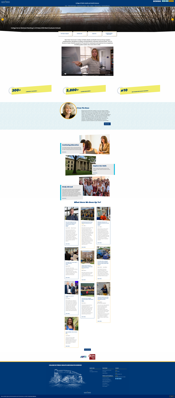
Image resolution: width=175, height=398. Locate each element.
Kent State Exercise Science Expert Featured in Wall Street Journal (87, 222)
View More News (87, 349)
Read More (107, 123)
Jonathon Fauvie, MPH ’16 (70, 296)
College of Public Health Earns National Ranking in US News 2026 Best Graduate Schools (87, 266)
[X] (117, 378)
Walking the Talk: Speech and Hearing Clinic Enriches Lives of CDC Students (103, 223)
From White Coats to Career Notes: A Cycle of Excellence (71, 263)
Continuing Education (70, 144)
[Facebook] (116, 378)
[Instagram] (120, 378)
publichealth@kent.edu (118, 374)
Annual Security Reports (105, 377)
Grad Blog (91, 370)
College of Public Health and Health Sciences (87, 3)
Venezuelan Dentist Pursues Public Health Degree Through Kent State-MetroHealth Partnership (103, 298)
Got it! (172, 396)
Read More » (68, 243)
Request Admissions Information (106, 370)
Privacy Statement (104, 383)
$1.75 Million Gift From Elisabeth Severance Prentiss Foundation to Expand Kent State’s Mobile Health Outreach (103, 263)
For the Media (104, 371)
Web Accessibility (104, 386)
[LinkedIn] (119, 378)
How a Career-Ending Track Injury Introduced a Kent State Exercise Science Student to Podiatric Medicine (71, 223)
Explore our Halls (100, 165)
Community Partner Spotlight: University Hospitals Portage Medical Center (87, 299)
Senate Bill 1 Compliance (105, 384)
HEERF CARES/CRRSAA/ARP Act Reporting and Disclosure (106, 381)
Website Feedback (104, 373)
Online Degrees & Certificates (93, 371)
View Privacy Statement (32, 396)
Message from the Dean (79, 108)
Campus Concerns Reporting (106, 379)
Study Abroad (67, 186)
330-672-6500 (117, 371)
